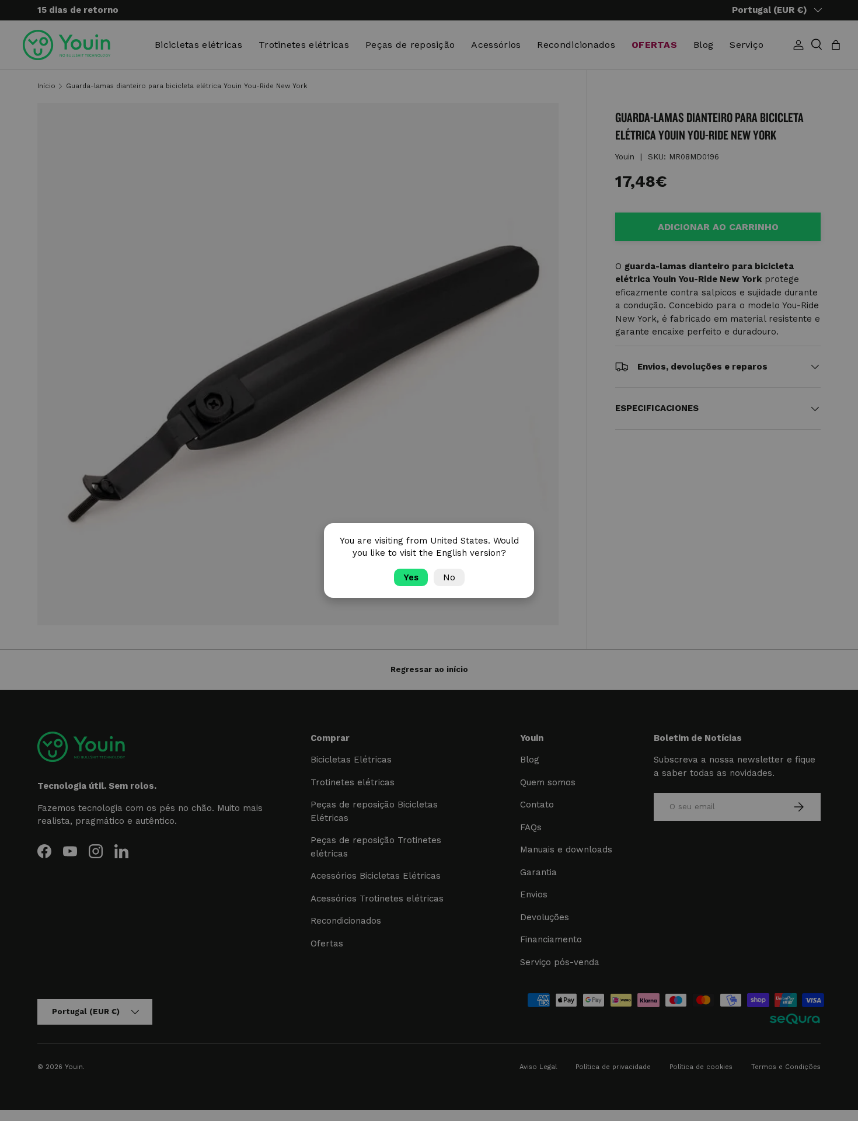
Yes (410, 577)
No (449, 577)
